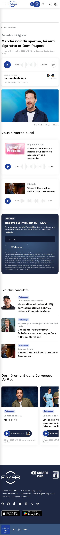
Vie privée (25, 491)
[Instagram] (8, 504)
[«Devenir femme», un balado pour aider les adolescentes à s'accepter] (15, 148)
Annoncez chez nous (20, 497)
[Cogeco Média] (39, 476)
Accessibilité (25, 494)
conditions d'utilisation (13, 269)
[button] (13, 530)
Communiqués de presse (43, 494)
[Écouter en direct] (32, 4)
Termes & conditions (10, 491)
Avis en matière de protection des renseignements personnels (29, 261)
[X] (32, 504)
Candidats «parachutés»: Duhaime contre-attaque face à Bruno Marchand (37, 333)
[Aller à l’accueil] (12, 6)
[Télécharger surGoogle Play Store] (32, 513)
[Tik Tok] (14, 504)
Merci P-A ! (10, 419)
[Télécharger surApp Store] (10, 513)
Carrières (5, 497)
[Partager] (53, 65)
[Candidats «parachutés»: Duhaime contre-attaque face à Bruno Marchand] (8, 325)
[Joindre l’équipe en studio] (43, 4)
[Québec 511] (56, 477)
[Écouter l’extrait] (7, 64)
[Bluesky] (20, 504)
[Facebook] (2, 504)
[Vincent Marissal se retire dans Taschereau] (15, 188)
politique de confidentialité (33, 267)
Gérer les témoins (9, 494)
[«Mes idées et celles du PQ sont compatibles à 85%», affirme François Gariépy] (8, 302)
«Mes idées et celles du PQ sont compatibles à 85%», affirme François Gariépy (35, 308)
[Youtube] (37, 504)
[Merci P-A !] (19, 396)
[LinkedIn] (26, 504)
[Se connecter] (56, 4)
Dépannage (37, 491)
